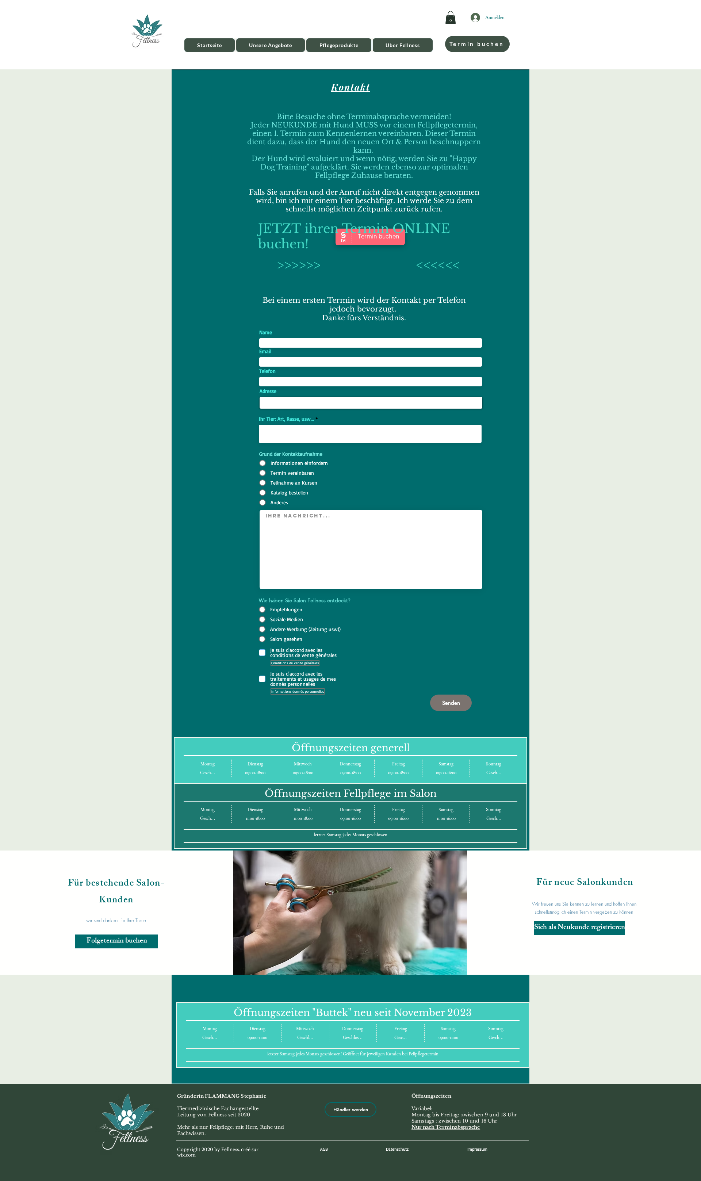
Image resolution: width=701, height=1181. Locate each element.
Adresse (268, 391)
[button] (450, 17)
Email (265, 351)
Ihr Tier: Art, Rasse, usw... (286, 418)
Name (265, 332)
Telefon (267, 371)
